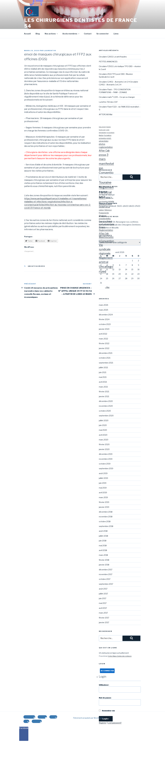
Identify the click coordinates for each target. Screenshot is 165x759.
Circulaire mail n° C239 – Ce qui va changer (117, 97)
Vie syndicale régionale (104, 249)
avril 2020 (103, 435)
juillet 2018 (103, 536)
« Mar (107, 287)
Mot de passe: (105, 697)
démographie (102, 132)
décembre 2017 (105, 569)
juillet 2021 (103, 367)
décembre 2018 (105, 512)
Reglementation (106, 230)
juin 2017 (102, 598)
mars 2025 (103, 310)
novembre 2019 (105, 459)
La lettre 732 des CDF (108, 102)
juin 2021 (102, 372)
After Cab (104, 150)
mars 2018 (103, 555)
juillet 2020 (103, 420)
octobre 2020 (105, 411)
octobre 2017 (104, 579)
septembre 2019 (106, 468)
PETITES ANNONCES (108, 61)
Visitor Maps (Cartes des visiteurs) (119, 656)
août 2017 (103, 589)
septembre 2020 (106, 415)
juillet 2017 (103, 594)
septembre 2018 (106, 526)
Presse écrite (104, 213)
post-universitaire (106, 224)
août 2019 (103, 473)
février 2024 (104, 319)
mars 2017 (103, 613)
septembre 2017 (106, 584)
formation (107, 135)
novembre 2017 (105, 574)
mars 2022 (103, 339)
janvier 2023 (104, 329)
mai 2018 (103, 545)
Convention (107, 240)
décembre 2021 (105, 353)
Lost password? (115, 723)
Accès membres (69, 34)
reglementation (106, 147)
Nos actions (50, 34)
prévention (103, 138)
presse (102, 154)
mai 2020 (103, 430)
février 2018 (104, 560)
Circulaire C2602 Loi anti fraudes (113, 57)
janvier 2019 (104, 507)
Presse (102, 227)
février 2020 (104, 444)
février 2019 (104, 502)
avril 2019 (103, 492)
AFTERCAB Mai (105, 114)
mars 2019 (103, 497)
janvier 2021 (104, 396)
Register (102, 723)
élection (101, 135)
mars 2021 (103, 387)
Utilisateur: (104, 685)
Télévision (108, 210)
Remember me (108, 710)
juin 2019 (102, 483)
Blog (38, 34)
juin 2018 (102, 541)
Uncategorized (36, 266)
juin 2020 (103, 425)
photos (102, 144)
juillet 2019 (103, 478)
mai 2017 (102, 603)
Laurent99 (50, 50)
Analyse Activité (102, 126)
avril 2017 (103, 608)
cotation (107, 129)
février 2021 (104, 391)
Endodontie (108, 126)
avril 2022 (103, 334)
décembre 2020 (106, 401)
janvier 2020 (104, 449)
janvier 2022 (104, 348)
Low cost (107, 207)
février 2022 (104, 343)
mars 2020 (103, 440)
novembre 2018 (105, 516)
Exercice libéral (105, 221)
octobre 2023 (105, 324)
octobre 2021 (104, 358)
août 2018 (103, 531)
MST (102, 197)
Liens (116, 34)
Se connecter (102, 34)
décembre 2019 (105, 454)
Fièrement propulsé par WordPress (88, 718)
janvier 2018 (104, 565)
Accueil (27, 34)
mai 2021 (102, 377)
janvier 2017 (104, 622)
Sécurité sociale (102, 129)
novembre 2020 (106, 406)
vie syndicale (110, 132)
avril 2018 (103, 550)
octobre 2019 (104, 464)
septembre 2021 (106, 363)
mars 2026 (103, 305)
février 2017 (104, 618)
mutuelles (111, 201)
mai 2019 (103, 488)
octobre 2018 (104, 521)
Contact (88, 34)
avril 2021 (103, 382)
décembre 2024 (106, 315)
